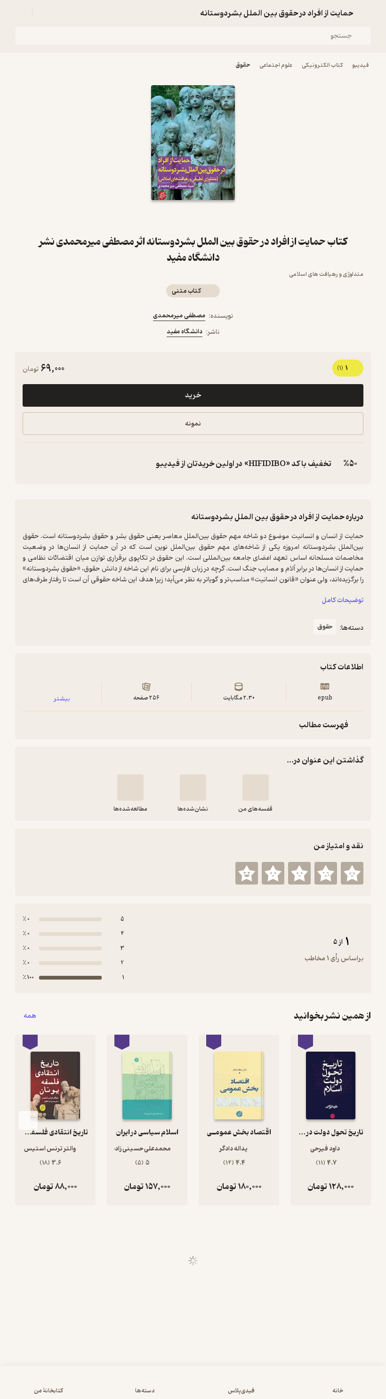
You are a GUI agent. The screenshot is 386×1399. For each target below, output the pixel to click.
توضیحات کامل (342, 600)
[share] (170, 217)
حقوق (243, 65)
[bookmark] (215, 217)
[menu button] (20, 13)
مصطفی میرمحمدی (179, 316)
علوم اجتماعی (275, 65)
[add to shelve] (255, 787)
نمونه (193, 424)
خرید (193, 395)
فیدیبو (360, 65)
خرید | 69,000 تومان (193, 1387)
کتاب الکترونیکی (322, 65)
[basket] (43, 13)
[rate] (352, 873)
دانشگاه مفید (184, 332)
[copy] (32, 463)
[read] (130, 787)
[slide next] (28, 1120)
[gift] (193, 217)
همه (30, 1016)
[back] (365, 13)
